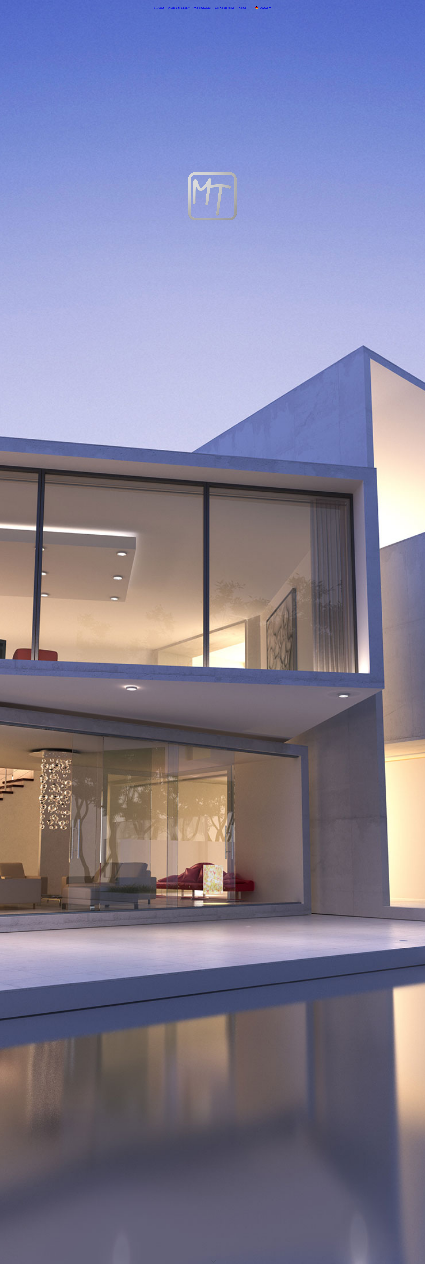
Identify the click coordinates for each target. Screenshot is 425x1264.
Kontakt (243, 7)
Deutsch (264, 7)
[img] (212, 632)
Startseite (159, 7)
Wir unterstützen (202, 7)
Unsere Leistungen (178, 7)
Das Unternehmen (224, 7)
